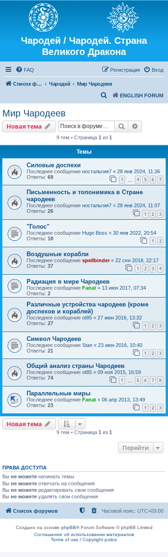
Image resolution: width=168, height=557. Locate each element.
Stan (87, 345)
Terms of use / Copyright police (84, 539)
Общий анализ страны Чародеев (76, 365)
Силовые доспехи (54, 165)
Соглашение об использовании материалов (84, 534)
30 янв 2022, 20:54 (134, 233)
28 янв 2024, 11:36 (138, 171)
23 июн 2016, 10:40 (120, 345)
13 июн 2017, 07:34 (124, 288)
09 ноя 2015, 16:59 (119, 372)
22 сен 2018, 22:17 (137, 260)
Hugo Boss (94, 233)
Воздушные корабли (58, 254)
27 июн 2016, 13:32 (120, 317)
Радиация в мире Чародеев (68, 281)
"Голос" (38, 226)
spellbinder (96, 260)
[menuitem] (24, 69)
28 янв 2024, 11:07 (138, 205)
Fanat (89, 288)
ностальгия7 (97, 171)
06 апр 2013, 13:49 (123, 399)
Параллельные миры (59, 393)
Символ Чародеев (54, 338)
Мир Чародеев (34, 113)
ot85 (87, 317)
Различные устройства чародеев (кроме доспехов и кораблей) (87, 308)
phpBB (68, 527)
